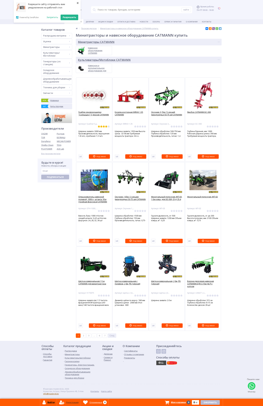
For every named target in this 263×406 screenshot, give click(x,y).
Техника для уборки (54, 87)
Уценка (47, 41)
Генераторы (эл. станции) (52, 63)
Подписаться (55, 177)
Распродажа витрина (54, 35)
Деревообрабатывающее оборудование (57, 80)
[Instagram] (163, 351)
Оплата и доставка (126, 22)
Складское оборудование (51, 72)
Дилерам (90, 22)
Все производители (50, 153)
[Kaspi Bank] (172, 363)
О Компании (192, 22)
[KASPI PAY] (161, 363)
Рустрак (61, 133)
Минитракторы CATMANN (96, 42)
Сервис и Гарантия (172, 22)
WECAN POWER (64, 141)
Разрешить (69, 17)
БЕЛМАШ (61, 137)
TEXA (59, 145)
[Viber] (213, 28)
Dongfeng (45, 141)
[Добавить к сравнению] (80, 156)
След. (112, 335)
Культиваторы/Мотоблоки (51, 54)
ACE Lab (60, 148)
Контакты (206, 22)
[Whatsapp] (158, 351)
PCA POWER (46, 148)
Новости (144, 22)
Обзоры (156, 22)
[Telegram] (220, 28)
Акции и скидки (105, 22)
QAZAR (44, 133)
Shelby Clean (47, 145)
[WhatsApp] (217, 28)
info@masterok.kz (51, 393)
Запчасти (48, 92)
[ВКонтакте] (206, 28)
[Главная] (77, 28)
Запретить (52, 17)
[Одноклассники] (210, 28)
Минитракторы (51, 46)
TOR (43, 137)
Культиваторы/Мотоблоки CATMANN (104, 60)
